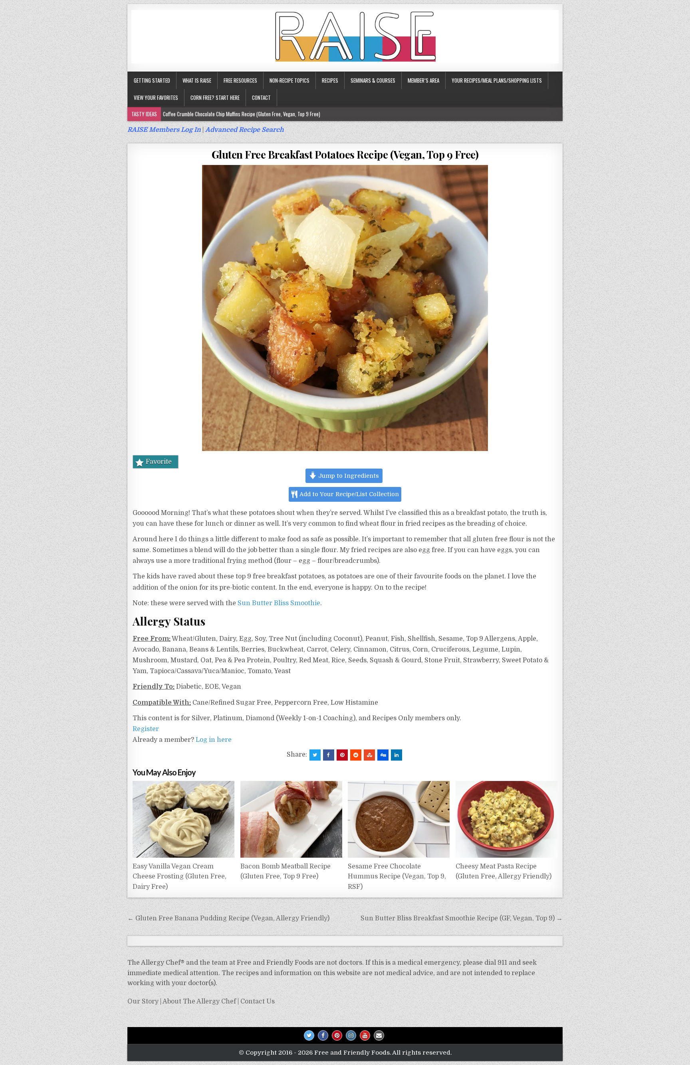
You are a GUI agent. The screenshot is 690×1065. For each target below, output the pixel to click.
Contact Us (257, 1001)
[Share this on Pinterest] (342, 755)
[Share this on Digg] (383, 755)
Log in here (214, 739)
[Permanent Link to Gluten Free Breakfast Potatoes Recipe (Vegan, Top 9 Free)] (345, 308)
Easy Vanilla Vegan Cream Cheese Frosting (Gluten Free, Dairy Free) (179, 876)
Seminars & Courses (373, 80)
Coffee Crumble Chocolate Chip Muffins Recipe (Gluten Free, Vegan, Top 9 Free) (241, 114)
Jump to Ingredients (348, 476)
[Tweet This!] (315, 755)
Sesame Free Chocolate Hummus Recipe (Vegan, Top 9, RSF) (397, 876)
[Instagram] (351, 1035)
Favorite (159, 461)
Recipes (330, 80)
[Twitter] (309, 1035)
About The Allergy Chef (199, 1001)
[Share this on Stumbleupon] (369, 755)
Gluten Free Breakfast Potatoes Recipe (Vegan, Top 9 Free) (345, 154)
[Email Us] (379, 1035)
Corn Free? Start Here (215, 97)
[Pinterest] (337, 1035)
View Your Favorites (156, 97)
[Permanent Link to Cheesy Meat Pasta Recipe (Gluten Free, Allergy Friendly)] (506, 819)
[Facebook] (323, 1035)
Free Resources (240, 80)
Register (146, 729)
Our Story (143, 1001)
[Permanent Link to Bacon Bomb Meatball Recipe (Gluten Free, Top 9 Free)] (291, 819)
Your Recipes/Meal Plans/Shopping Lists (497, 80)
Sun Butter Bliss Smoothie (279, 603)
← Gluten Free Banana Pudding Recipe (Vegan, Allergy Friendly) (228, 918)
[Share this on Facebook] (328, 755)
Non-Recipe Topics (289, 80)
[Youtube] (365, 1035)
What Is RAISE (196, 80)
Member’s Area (423, 80)
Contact (261, 97)
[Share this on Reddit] (355, 755)
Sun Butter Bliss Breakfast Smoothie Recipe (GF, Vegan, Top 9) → (462, 918)
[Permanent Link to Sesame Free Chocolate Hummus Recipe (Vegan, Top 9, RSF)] (399, 819)
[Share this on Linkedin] (396, 755)
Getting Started (152, 80)
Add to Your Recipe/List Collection (348, 494)
